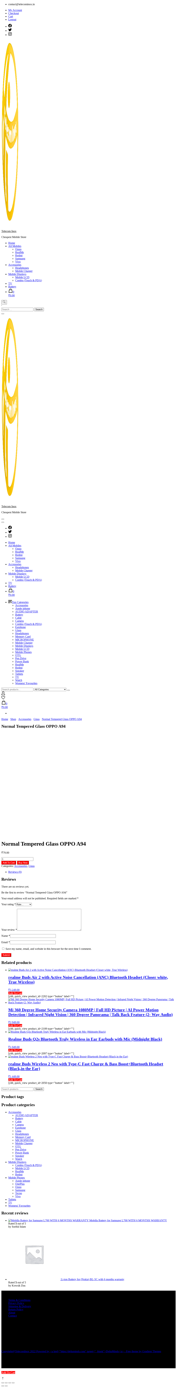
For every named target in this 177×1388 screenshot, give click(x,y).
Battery (12, 286)
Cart (10, 16)
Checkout (13, 13)
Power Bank (22, 661)
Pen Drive (20, 658)
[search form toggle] (4, 302)
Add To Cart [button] (15, 993)
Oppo (18, 249)
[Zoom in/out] (2, 1382)
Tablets (19, 673)
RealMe (19, 252)
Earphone (20, 627)
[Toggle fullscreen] (6, 1382)
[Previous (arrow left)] (2, 1385)
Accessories (14, 264)
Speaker (19, 670)
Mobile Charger (23, 271)
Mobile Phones (23, 652)
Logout (12, 19)
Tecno (18, 1193)
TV (10, 283)
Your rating (8, 904)
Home (11, 242)
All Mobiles (14, 246)
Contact (12, 1315)
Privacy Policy (16, 1303)
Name (5, 935)
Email (5, 942)
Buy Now (22, 862)
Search (39, 1089)
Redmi (18, 255)
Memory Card (23, 636)
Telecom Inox (8, 231)
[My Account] (3, 694)
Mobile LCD (22, 277)
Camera (19, 620)
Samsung (20, 258)
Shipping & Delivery (19, 1306)
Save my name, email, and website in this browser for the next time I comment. (48, 948)
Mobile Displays (17, 274)
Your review (9, 929)
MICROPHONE (24, 639)
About (11, 1312)
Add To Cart (9, 862)
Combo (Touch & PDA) (28, 280)
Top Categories (20, 602)
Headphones (22, 267)
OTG (18, 655)
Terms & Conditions (19, 1300)
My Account (15, 10)
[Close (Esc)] (13, 1382)
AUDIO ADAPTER (26, 611)
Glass (18, 630)
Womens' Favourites (26, 683)
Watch (18, 680)
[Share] (9, 1382)
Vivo (18, 261)
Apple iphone (22, 608)
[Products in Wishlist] (3, 698)
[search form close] (2, 313)
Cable (18, 617)
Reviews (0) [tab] (15, 871)
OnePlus (20, 1183)
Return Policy (15, 1309)
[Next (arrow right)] (6, 1385)
